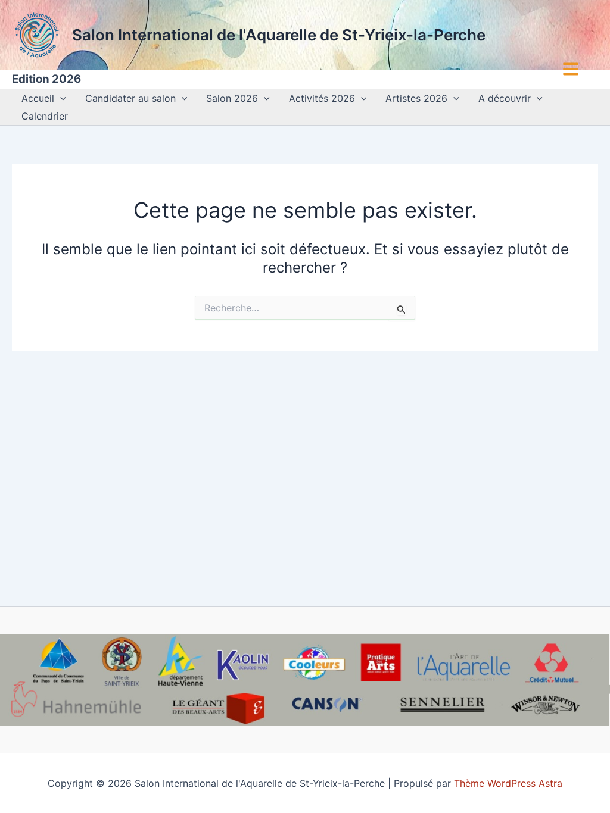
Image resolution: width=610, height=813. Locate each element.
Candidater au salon (130, 98)
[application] (60, 98)
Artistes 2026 (416, 98)
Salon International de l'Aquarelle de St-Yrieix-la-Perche (278, 35)
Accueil (37, 98)
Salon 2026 (232, 98)
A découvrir (504, 98)
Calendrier (44, 116)
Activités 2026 (322, 98)
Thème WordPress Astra (508, 783)
